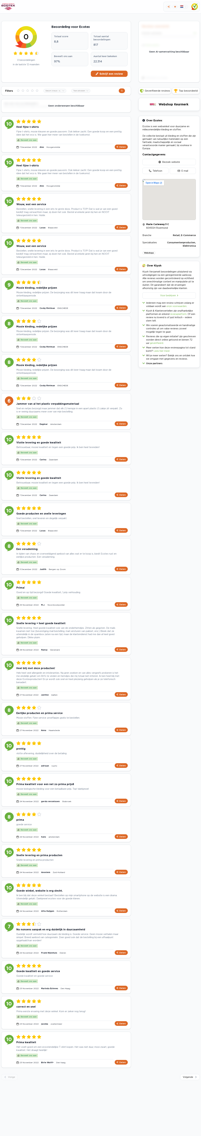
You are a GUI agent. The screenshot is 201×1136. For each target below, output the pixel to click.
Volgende (188, 1077)
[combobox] (54, 91)
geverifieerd (156, 343)
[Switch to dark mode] (175, 6)
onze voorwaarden (176, 306)
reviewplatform (178, 314)
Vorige (11, 1077)
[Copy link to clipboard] (168, 6)
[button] (169, 362)
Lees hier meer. (162, 351)
